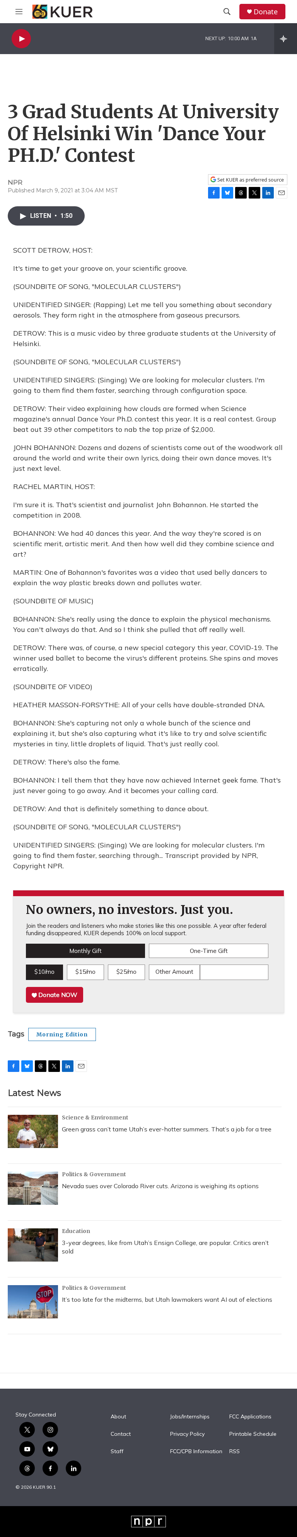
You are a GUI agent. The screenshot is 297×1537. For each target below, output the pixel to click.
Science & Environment (95, 1117)
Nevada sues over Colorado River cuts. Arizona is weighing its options (160, 1186)
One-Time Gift (209, 950)
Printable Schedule (253, 1434)
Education (76, 1231)
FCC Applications (250, 1417)
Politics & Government (94, 1174)
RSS (234, 1452)
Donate (266, 12)
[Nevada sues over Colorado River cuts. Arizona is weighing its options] (33, 1188)
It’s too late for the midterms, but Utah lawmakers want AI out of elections (167, 1299)
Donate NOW (57, 995)
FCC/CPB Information (196, 1452)
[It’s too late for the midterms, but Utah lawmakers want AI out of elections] (33, 1301)
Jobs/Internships (190, 1417)
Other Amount (174, 971)
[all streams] (285, 38)
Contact (121, 1434)
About (118, 1417)
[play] (21, 38)
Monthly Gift (85, 950)
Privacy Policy (187, 1434)
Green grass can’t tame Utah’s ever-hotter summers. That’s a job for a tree (166, 1129)
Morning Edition (62, 1034)
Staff (117, 1452)
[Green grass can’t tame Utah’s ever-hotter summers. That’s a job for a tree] (33, 1131)
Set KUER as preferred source (250, 180)
